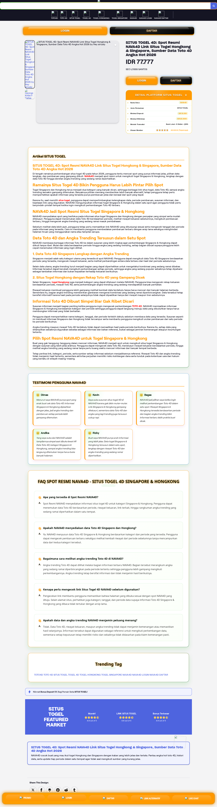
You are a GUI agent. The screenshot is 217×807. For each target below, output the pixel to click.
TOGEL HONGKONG (90, 675)
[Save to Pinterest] (57, 790)
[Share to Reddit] (66, 790)
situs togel (64, 200)
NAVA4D (89, 176)
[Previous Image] (38, 82)
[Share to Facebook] (41, 790)
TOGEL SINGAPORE (111, 675)
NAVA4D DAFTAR (159, 675)
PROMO (27, 798)
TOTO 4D (137, 306)
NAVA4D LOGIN (140, 675)
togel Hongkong (60, 282)
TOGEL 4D (73, 675)
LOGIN (65, 30)
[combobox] (105, 6)
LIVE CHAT (194, 798)
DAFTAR (152, 30)
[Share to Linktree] (49, 790)
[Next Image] (116, 82)
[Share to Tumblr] (74, 790)
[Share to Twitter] (33, 790)
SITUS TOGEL (60, 675)
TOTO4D (38, 675)
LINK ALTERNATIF (152, 798)
